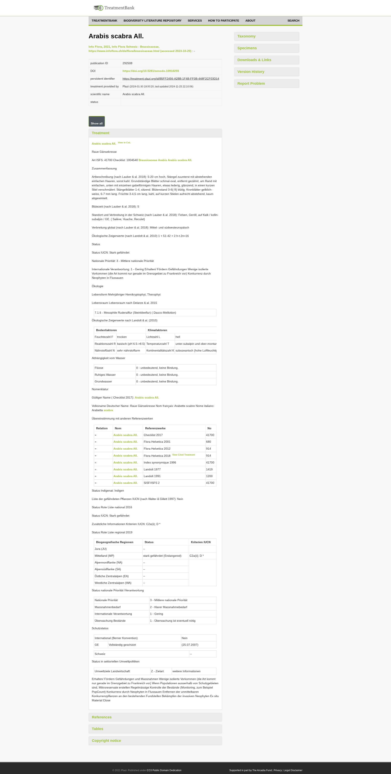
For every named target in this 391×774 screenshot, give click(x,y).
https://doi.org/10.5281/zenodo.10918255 (151, 70)
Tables (97, 729)
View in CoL (124, 142)
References (102, 717)
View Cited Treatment (183, 454)
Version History (250, 72)
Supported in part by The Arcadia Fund (250, 770)
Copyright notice (106, 741)
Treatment (100, 133)
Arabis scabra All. (104, 143)
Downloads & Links (254, 60)
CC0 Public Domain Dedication (164, 770)
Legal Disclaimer (293, 770)
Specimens (247, 48)
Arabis (162, 160)
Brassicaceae (148, 160)
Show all (97, 123)
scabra (108, 410)
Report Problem (251, 83)
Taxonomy (246, 36)
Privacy (278, 770)
